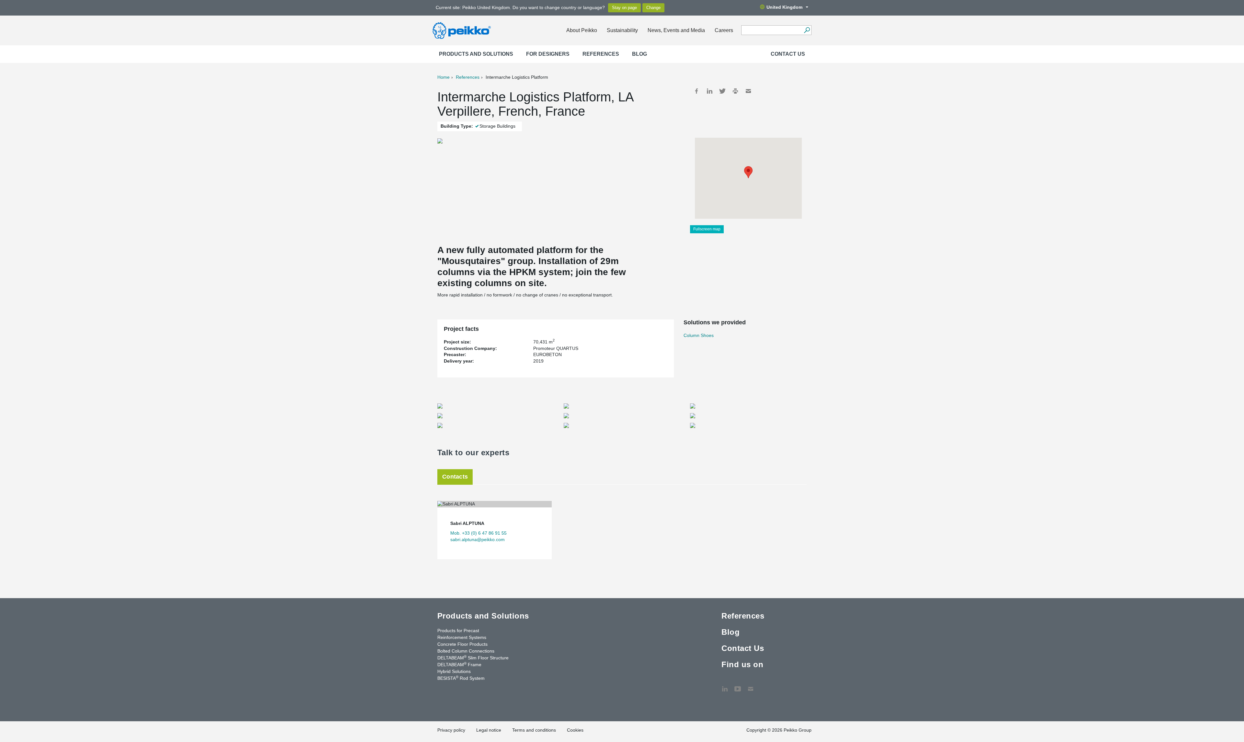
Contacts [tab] (455, 476)
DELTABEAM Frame (459, 664)
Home (443, 77)
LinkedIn (709, 91)
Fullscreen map (706, 229)
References (600, 54)
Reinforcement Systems (461, 637)
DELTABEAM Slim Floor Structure (473, 657)
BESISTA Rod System (461, 678)
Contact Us (788, 54)
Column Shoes (699, 335)
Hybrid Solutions (454, 671)
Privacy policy (451, 730)
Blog (639, 54)
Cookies (575, 730)
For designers (548, 54)
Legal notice (488, 730)
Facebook (696, 91)
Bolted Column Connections (465, 651)
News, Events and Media (676, 30)
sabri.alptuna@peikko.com (477, 539)
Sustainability (622, 30)
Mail (748, 91)
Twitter (722, 91)
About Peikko (581, 30)
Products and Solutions (476, 54)
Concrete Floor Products (462, 644)
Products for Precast (458, 630)
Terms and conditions (534, 730)
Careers (724, 30)
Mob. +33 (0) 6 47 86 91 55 (478, 533)
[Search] (807, 30)
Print (735, 91)
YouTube (737, 685)
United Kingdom (784, 7)
